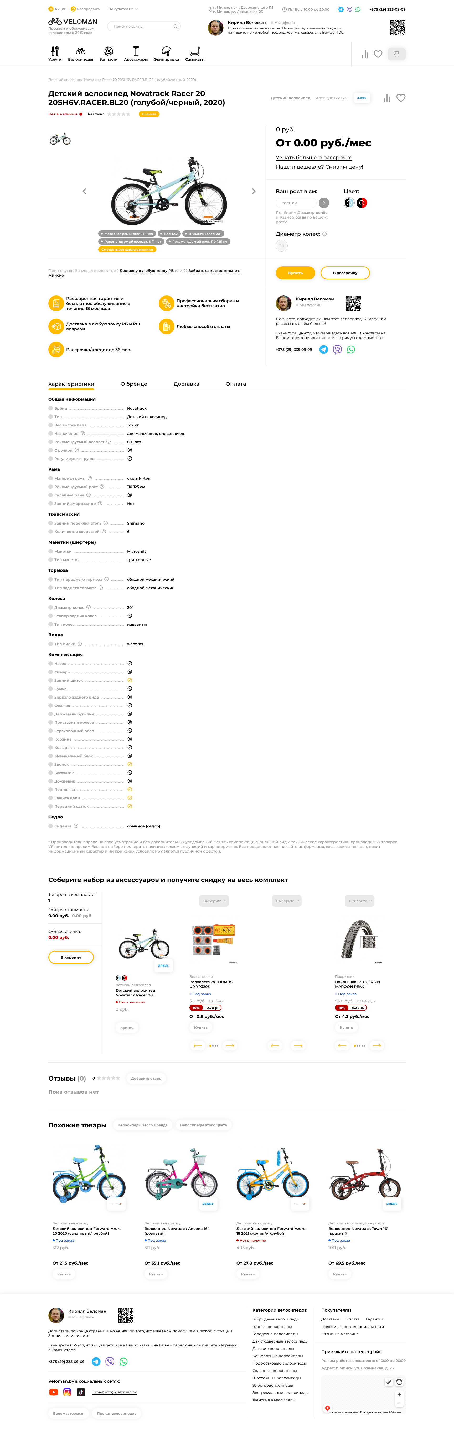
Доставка (330, 1319)
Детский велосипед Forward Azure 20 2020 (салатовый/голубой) (87, 1231)
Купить (295, 273)
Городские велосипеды (275, 1334)
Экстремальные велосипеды (280, 1392)
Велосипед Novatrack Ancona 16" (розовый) (177, 1231)
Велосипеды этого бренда (143, 1125)
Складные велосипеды (274, 1370)
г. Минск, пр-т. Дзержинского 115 (243, 7)
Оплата (352, 1319)
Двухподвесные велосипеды (280, 1341)
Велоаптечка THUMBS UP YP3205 (211, 984)
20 (281, 245)
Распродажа (88, 9)
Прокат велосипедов (116, 1413)
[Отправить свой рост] (324, 203)
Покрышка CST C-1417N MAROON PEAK (357, 984)
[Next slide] (230, 1045)
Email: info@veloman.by (114, 1392)
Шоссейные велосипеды (276, 1378)
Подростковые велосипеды (279, 1363)
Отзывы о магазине (340, 1334)
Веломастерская (68, 1413)
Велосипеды (80, 59)
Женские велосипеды (273, 1400)
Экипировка (166, 59)
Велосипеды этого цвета (203, 1125)
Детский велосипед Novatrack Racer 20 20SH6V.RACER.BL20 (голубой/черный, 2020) (139, 992)
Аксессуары (136, 59)
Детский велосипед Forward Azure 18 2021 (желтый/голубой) (271, 1231)
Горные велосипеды (272, 1326)
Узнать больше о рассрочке (314, 157)
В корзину (71, 957)
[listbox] (214, 901)
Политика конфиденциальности (352, 1326)
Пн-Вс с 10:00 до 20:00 (308, 9)
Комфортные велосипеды (277, 1356)
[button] (84, 191)
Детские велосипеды (273, 1348)
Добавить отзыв (146, 1078)
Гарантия (375, 1319)
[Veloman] (72, 21)
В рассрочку (345, 273)
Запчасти (109, 59)
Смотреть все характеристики (127, 249)
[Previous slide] (197, 1045)
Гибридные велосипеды (276, 1319)
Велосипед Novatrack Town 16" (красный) (358, 1231)
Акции (60, 9)
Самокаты (195, 59)
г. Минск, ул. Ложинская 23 (238, 11)
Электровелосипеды (272, 1385)
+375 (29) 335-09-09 (387, 9)
